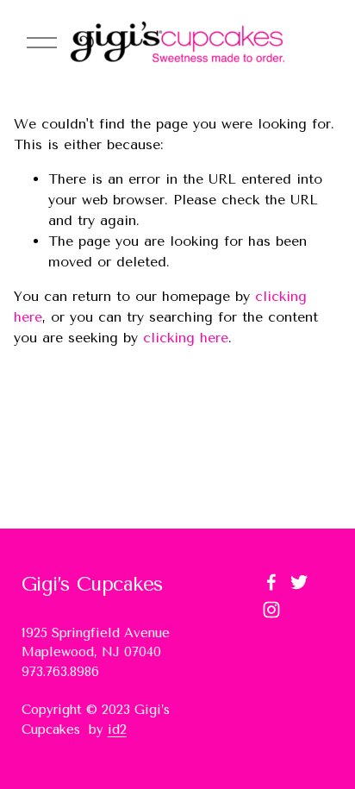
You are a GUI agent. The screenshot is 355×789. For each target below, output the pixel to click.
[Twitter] (299, 582)
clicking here (185, 337)
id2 (117, 729)
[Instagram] (271, 609)
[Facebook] (271, 582)
